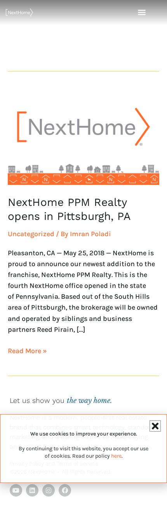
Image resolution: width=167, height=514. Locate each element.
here (116, 456)
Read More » (27, 350)
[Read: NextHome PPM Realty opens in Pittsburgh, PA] (83, 136)
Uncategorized (31, 234)
